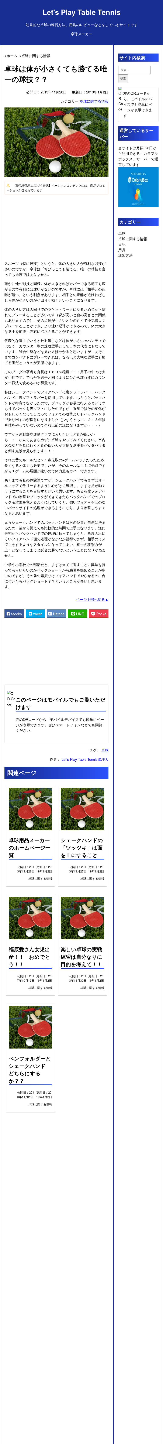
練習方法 (125, 255)
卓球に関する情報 (94, 101)
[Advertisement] (56, 227)
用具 (121, 249)
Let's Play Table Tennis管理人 (85, 759)
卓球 (104, 750)
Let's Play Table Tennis (81, 12)
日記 (121, 244)
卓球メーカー (81, 33)
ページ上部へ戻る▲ (92, 599)
